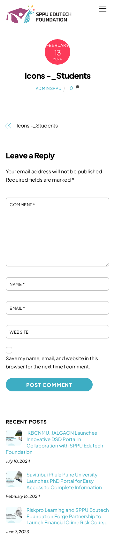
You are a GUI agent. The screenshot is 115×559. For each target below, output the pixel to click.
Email (17, 308)
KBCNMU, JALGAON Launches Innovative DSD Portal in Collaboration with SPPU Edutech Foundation (54, 442)
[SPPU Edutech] (39, 20)
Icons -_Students (57, 75)
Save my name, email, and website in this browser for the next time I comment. (52, 362)
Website (19, 332)
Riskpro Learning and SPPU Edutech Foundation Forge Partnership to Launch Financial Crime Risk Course (68, 516)
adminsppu (49, 88)
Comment (22, 204)
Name (17, 284)
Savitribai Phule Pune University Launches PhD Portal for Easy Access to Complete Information (64, 480)
